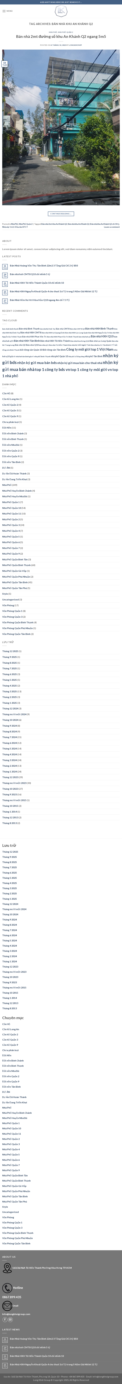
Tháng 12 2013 (10, 817)
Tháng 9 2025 (9, 656)
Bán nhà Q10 (32, 345)
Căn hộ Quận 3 (10, 410)
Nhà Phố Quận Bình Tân (15, 559)
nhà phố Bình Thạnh (42, 356)
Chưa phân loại (10, 422)
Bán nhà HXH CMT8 (30, 332)
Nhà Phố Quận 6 (11, 542)
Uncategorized (10, 599)
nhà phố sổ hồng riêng (76, 356)
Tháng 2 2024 (9, 765)
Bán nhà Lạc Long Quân (100, 341)
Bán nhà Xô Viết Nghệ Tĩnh (79, 345)
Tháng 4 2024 (9, 754)
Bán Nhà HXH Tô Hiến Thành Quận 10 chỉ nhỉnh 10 (37, 282)
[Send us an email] (10, 1319)
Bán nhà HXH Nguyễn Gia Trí (98, 333)
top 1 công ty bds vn (52, 369)
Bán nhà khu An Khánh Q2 (78, 224)
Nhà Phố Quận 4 (11, 530)
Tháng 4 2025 (9, 685)
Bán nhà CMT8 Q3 (77, 329)
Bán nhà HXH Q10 (102, 336)
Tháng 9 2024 (9, 725)
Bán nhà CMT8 (62, 329)
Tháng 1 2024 (9, 771)
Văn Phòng (8, 605)
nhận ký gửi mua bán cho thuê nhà (79, 363)
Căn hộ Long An (10, 399)
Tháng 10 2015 (10, 805)
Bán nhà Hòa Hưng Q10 (79, 341)
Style (5, 593)
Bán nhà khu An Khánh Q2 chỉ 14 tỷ (104, 224)
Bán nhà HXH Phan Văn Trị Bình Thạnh (62, 337)
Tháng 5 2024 (9, 748)
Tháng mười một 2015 (14, 800)
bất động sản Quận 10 (31, 349)
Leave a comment (112, 227)
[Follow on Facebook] (5, 1319)
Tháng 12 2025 (10, 651)
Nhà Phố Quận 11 (11, 513)
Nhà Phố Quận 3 (11, 525)
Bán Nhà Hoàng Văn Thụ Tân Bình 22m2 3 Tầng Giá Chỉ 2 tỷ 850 (44, 265)
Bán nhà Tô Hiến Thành (58, 345)
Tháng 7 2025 (9, 668)
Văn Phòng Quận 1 (12, 610)
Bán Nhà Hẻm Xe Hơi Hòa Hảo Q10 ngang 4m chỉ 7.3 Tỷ (40, 300)
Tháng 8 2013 (9, 823)
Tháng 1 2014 (9, 811)
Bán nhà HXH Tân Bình (27, 340)
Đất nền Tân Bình (11, 462)
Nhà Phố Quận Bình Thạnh (16, 565)
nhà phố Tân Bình (93, 356)
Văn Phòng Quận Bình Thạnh (17, 622)
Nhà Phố (53, 32)
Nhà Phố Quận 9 (11, 553)
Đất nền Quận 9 (10, 456)
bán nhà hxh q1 (84, 337)
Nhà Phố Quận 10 (11, 507)
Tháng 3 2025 (9, 691)
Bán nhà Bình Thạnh (29, 328)
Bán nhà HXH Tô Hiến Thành (55, 340)
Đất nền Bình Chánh (13, 433)
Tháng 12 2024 (10, 708)
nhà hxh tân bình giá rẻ (25, 356)
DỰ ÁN (6, 467)
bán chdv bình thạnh (10, 329)
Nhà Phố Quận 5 (11, 536)
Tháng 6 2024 (9, 742)
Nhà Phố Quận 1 (11, 502)
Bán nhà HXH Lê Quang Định (53, 333)
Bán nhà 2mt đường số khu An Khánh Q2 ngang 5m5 (61, 36)
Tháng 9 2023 (9, 794)
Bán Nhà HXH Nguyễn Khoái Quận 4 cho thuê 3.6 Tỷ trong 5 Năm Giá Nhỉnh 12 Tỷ (53, 291)
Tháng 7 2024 (9, 737)
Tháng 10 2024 (10, 719)
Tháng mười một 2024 (14, 714)
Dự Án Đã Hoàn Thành (14, 473)
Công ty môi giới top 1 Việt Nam (89, 349)
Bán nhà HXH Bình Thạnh (99, 328)
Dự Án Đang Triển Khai (14, 479)
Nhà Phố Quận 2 (65, 32)
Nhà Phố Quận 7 (11, 548)
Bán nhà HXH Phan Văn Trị (34, 336)
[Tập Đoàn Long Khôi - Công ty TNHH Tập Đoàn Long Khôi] (61, 11)
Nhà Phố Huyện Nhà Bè (14, 496)
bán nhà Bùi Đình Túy (47, 329)
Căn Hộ (6, 393)
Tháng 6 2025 (9, 674)
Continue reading (61, 214)
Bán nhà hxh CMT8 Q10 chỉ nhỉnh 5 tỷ (30, 274)
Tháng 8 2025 (9, 662)
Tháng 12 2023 (10, 777)
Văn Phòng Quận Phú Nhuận (17, 628)
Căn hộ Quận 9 (10, 416)
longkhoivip (75, 45)
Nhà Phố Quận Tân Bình (15, 582)
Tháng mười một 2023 (14, 783)
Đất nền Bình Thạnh (13, 439)
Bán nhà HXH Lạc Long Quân (76, 333)
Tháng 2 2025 (9, 697)
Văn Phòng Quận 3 (12, 616)
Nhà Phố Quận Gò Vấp (14, 570)
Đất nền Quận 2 (10, 450)
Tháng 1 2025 (9, 702)
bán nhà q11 (44, 345)
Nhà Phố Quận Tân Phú (14, 588)
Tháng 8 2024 (9, 731)
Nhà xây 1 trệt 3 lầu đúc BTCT (15, 227)
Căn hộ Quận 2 (10, 404)
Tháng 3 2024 (9, 760)
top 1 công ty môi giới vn (91, 369)
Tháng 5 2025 (9, 679)
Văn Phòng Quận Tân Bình (16, 633)
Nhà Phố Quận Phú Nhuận (16, 576)
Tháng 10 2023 (10, 788)
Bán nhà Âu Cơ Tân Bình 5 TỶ (102, 345)
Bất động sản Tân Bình (54, 349)
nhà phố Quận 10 (59, 356)
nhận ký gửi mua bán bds (37, 363)
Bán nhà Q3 (20, 345)
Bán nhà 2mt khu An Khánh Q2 (54, 224)
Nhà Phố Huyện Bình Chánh (17, 490)
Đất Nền (6, 427)
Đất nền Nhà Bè (10, 444)
